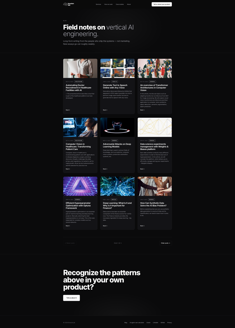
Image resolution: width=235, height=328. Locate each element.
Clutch (148, 322)
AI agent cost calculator (137, 322)
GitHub (163, 322)
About (129, 4)
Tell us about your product (161, 4)
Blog (125, 322)
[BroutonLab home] (69, 4)
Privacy (169, 322)
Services (98, 4)
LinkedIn (155, 322)
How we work (108, 4)
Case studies (120, 4)
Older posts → (165, 243)
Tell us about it (71, 298)
